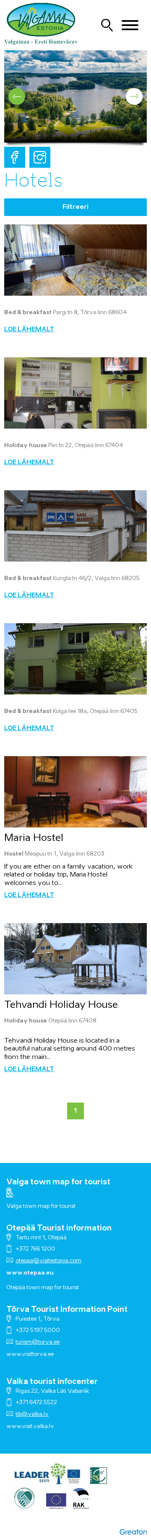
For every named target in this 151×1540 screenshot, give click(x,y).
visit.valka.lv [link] (38, 1426)
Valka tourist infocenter (52, 1382)
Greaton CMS (133, 1531)
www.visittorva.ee (30, 1354)
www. (14, 1426)
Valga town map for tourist (58, 1182)
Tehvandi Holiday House (61, 1005)
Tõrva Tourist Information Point (67, 1310)
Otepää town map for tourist (42, 1287)
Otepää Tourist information (59, 1228)
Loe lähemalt (29, 330)
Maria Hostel (33, 838)
